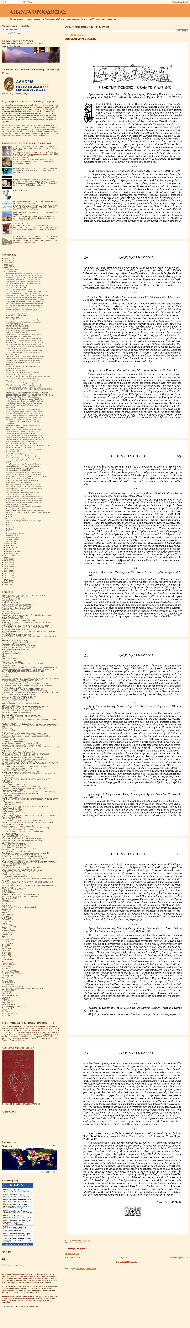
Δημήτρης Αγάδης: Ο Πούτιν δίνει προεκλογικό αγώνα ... (24, 488)
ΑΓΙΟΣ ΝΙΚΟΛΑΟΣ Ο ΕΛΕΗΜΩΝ (14, 610)
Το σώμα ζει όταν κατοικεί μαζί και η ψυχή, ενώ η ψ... (23, 413)
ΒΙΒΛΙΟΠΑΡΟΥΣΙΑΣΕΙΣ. (80, 38)
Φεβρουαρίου (10, 551)
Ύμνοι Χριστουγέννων (10, 893)
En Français (6, 930)
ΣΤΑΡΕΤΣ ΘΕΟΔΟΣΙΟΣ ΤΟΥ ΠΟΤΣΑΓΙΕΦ (17, 848)
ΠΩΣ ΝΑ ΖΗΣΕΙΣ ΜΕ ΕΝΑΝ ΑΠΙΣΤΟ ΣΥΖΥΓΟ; (19, 830)
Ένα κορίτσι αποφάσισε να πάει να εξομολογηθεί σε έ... (24, 283)
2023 (6, 265)
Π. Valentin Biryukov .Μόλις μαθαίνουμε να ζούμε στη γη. (23, 788)
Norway (5, 968)
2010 (6, 580)
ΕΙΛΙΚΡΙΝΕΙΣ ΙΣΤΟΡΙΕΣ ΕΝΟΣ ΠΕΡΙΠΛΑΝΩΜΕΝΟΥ (21, 671)
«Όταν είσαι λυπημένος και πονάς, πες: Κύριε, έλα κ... (24, 419)
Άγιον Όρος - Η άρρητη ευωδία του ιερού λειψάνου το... (24, 275)
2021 (6, 556)
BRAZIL (5, 912)
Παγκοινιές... (10, 364)
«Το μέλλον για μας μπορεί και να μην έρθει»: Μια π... (23, 360)
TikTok (4, 999)
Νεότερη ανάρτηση (72, 1257)
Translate (20, 33)
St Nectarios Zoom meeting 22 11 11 (18, 470)
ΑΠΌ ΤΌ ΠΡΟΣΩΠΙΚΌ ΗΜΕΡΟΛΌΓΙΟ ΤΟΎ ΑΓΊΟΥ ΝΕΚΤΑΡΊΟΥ (28, 377)
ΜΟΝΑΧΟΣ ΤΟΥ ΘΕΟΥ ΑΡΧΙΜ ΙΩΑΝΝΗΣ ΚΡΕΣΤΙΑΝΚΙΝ (23, 759)
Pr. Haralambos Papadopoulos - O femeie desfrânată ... (24, 387)
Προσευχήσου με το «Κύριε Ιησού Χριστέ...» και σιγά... (24, 429)
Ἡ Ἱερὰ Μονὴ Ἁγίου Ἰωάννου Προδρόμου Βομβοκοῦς (23, 456)
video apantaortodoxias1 (11, 1006)
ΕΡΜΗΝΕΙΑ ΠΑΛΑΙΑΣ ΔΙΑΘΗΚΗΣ (14, 682)
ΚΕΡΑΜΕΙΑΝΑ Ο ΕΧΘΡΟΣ (11, 732)
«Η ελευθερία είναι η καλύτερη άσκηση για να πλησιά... (24, 322)
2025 (6, 260)
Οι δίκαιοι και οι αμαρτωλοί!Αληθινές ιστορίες (18, 772)
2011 (6, 578)
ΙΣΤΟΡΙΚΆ (5, 718)
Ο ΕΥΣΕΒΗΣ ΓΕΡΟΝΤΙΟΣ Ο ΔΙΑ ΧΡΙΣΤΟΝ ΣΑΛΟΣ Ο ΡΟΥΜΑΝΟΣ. (26, 766)
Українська (6, 1012)
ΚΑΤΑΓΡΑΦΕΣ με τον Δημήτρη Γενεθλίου (19, 454)
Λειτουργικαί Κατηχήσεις (11, 739)
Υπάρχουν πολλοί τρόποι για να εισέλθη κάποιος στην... (24, 435)
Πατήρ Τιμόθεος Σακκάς (11, 810)
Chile (4, 916)
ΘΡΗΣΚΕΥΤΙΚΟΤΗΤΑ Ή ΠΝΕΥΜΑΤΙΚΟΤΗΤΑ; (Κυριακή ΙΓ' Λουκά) (28, 295)
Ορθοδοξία (6, 783)
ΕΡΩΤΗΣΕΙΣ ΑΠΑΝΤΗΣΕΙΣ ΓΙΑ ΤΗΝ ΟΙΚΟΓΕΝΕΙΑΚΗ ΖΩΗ (23, 684)
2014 (6, 571)
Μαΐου (8, 545)
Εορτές (4, 675)
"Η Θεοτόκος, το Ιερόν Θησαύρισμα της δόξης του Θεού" (24, 401)
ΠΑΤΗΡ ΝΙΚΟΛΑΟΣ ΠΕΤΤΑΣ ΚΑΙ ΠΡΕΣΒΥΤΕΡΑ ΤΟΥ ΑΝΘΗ (24, 806)
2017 (6, 564)
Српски (5, 1010)
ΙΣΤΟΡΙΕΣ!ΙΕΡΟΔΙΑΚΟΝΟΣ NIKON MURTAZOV (19, 716)
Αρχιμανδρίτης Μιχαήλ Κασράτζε (14, 644)
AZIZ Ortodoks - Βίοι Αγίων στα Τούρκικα (17, 907)
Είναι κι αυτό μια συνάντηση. (15, 533)
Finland (5, 938)
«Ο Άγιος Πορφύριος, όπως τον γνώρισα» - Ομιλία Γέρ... (24, 399)
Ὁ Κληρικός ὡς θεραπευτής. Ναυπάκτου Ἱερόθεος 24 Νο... (25, 356)
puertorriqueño (7, 983)
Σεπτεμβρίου (10, 537)
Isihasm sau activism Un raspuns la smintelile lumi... (23, 480)
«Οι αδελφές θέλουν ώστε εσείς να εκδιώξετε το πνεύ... (24, 358)
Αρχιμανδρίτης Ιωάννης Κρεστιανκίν (15, 642)
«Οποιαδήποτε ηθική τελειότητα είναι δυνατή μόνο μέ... (24, 521)
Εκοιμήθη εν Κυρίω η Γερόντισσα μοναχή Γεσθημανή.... (24, 334)
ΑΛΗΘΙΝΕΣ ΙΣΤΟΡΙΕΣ (10, 613)
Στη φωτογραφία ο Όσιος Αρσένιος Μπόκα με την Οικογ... (25, 415)
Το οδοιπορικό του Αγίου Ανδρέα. (17, 314)
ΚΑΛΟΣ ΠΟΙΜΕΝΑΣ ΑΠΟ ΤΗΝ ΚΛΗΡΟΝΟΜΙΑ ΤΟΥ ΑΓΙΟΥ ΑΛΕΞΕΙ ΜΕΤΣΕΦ (30, 720)
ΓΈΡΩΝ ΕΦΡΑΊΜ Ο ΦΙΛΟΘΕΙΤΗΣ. (17, 316)
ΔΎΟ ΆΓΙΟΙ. (9, 462)
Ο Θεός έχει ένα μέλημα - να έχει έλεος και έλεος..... (23, 405)
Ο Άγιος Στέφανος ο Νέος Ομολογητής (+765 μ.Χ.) (22, 381)
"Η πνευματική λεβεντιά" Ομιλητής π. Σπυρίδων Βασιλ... (24, 350)
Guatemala (6, 939)
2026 (6, 258)
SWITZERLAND (8, 995)
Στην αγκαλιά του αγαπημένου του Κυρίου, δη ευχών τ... (24, 496)
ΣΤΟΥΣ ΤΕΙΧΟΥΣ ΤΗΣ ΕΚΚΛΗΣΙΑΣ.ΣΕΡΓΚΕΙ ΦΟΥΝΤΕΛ (23, 857)
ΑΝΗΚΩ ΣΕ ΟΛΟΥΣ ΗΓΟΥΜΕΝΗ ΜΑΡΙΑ (17, 620)
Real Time (16, 1244)
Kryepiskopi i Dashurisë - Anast (13, 1217)
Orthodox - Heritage (9, 970)
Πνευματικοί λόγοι (8, 817)
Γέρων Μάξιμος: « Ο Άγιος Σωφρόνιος (18, 482)
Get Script (9, 1244)
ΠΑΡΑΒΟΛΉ (10, 525)
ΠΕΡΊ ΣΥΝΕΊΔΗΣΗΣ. (13, 318)
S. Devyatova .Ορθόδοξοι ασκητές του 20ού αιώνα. (21, 988)
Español (5, 934)
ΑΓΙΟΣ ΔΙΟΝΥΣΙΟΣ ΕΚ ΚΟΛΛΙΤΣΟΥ (15, 606)
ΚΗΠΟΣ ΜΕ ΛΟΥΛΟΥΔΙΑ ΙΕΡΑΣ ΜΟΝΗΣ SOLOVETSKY (22, 734)
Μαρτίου (9, 549)
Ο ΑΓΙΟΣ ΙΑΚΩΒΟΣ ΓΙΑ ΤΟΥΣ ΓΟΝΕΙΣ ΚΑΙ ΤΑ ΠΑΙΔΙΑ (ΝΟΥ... (26, 476)
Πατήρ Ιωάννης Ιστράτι (10, 802)
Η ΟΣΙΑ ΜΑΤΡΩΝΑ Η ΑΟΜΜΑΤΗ (17, 371)
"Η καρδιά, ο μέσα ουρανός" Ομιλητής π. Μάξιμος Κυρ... (24, 464)
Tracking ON (25, 1244)
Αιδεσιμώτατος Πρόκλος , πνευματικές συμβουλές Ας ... (24, 425)
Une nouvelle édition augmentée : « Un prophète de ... (24, 472)
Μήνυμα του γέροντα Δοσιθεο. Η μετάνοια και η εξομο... (24, 502)
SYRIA (4, 997)
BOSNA (5, 911)
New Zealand (7, 965)
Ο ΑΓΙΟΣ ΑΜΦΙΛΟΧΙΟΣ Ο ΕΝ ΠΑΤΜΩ (18, 448)
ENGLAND (6, 932)
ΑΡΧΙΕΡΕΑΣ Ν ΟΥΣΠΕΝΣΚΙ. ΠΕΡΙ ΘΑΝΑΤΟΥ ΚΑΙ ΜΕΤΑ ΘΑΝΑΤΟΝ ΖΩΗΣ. (29, 637)
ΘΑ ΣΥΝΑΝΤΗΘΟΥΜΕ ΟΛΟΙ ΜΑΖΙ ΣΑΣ (16, 698)
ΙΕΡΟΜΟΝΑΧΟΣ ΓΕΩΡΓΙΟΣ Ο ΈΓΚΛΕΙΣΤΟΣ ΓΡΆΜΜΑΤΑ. (23, 707)
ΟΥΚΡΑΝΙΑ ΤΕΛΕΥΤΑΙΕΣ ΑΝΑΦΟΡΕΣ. (19, 336)
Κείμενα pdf (78, 1242)
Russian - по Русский (10, 986)
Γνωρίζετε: (5, 665)
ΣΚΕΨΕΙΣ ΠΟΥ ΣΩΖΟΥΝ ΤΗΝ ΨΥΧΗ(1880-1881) (20, 840)
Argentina (5, 902)
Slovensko (6, 992)
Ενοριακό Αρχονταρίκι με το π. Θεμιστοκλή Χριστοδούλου (25, 302)
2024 (6, 263)
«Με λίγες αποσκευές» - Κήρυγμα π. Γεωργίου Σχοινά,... (25, 344)
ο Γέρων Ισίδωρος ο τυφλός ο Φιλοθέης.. (19, 494)
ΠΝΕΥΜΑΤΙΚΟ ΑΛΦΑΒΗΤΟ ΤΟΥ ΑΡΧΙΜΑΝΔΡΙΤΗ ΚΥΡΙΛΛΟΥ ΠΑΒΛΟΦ (28, 815)
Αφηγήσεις (6, 651)
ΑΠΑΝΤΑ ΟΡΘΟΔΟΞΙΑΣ (37, 12)
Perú (3, 977)
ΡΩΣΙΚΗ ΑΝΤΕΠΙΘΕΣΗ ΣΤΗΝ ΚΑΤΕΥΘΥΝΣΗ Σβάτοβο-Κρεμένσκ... (28, 513)
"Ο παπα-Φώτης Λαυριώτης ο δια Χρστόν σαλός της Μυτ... (25, 458)
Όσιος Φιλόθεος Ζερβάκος (11, 784)
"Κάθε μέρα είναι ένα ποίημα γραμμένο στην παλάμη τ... (24, 338)
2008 (6, 584)
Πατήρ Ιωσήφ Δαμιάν (9, 804)
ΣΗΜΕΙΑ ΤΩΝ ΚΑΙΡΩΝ (10, 835)
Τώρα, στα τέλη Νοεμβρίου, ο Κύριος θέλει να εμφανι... (24, 281)
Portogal (5, 981)
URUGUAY (6, 1001)
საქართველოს (7, 1013)
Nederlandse (7, 963)
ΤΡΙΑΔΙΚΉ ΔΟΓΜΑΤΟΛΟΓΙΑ (12, 889)
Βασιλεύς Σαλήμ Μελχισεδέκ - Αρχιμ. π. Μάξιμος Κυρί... (24, 403)
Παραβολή (9, 529)
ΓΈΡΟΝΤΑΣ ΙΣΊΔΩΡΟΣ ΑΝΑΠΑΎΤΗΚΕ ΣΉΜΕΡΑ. (22, 421)
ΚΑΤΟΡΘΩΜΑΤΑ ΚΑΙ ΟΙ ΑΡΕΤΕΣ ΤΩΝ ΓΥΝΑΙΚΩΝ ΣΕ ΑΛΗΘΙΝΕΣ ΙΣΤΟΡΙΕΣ (29, 725)
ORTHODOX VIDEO (9, 974)
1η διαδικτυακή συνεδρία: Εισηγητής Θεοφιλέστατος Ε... (24, 366)
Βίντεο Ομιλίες (7, 658)
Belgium (5, 909)
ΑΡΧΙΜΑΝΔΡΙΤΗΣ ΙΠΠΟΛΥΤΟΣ (13, 640)
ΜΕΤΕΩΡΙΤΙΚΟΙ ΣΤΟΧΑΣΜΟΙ (12, 748)
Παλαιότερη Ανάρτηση (179, 1257)
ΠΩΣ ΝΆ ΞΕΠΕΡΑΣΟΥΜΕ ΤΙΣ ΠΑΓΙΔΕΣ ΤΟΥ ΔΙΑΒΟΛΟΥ (23, 831)
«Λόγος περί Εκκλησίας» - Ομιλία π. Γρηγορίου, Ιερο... (24, 293)
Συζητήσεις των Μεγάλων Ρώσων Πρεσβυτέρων (19, 860)
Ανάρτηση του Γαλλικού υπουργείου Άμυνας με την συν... (25, 437)
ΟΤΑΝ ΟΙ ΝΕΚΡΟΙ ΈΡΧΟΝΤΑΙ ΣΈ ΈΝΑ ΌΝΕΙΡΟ (19, 786)
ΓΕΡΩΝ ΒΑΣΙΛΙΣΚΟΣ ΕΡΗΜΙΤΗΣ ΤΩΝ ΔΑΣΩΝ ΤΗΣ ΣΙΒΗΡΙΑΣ (25, 664)
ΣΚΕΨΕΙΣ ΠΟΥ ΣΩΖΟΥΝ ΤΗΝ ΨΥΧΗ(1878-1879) (20, 839)
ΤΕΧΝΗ (5, 873)
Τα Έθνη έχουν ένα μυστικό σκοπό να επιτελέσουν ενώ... (25, 411)
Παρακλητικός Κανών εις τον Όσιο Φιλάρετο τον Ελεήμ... (25, 273)
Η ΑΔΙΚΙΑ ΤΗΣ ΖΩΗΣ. (21, 190)
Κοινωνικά (5, 738)
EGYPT (4, 929)
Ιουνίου (8, 543)
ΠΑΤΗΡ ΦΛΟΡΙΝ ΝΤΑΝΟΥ (12, 811)
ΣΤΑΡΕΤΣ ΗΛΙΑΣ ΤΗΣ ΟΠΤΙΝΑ (13, 846)
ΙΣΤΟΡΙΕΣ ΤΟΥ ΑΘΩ (9, 714)
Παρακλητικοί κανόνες (10, 790)
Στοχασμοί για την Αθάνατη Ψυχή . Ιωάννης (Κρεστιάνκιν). (23, 858)
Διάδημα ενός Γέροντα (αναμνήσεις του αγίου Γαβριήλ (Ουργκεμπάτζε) (28, 667)
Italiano (4, 952)
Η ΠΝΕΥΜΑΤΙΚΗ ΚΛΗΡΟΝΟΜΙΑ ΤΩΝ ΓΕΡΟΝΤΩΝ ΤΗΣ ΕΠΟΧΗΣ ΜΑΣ (28, 693)
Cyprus (4, 921)
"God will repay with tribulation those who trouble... (22, 433)
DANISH (5, 925)
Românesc (6, 985)
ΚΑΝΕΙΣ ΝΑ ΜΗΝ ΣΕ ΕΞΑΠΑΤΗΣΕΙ (15, 723)
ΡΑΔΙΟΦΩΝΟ (7, 833)
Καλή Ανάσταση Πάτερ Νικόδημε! (17, 328)
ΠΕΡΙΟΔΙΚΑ (6, 813)
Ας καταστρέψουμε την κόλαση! (13, 649)
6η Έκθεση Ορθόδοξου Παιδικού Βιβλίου (19, 375)
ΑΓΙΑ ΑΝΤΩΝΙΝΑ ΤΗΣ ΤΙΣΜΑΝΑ (13, 597)
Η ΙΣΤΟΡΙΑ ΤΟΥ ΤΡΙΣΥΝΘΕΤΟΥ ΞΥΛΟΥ (16, 223)
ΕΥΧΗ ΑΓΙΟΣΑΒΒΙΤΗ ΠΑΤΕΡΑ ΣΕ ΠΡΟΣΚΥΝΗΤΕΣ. (32, 225)
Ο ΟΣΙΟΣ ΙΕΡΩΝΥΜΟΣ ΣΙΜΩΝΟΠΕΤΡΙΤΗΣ (21, 289)
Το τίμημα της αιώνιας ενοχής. (15, 527)
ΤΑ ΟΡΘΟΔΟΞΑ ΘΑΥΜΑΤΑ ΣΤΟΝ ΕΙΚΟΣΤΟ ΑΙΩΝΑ (20, 871)
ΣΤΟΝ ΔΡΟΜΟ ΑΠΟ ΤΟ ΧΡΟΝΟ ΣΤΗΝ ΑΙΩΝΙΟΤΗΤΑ (21, 855)
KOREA (5, 957)
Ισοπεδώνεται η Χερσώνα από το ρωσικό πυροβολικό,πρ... (25, 510)
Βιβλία (72, 1242)
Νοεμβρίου (9, 271)
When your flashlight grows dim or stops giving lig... (23, 320)
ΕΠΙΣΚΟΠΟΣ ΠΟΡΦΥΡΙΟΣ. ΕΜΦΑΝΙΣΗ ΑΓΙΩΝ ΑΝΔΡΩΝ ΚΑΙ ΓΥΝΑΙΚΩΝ (29, 678)
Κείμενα (5, 729)
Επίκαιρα (5, 676)
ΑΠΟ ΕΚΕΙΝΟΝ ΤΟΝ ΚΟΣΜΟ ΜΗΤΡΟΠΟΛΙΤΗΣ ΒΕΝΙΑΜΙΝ (24, 626)
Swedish (5, 994)
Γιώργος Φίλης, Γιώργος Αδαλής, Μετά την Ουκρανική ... (24, 500)
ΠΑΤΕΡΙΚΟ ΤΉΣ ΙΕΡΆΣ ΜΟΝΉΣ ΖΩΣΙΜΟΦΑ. (18, 793)
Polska (4, 979)
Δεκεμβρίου (10, 269)
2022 (6, 267)
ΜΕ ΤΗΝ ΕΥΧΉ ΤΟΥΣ (13, 452)
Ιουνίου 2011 (20, 1212)
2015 (6, 569)
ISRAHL (5, 950)
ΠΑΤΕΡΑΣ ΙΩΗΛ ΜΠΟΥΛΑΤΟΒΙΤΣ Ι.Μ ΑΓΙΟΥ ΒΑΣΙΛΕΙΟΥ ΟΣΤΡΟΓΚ (26, 792)
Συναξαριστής (7, 866)
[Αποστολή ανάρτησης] (89, 1241)
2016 (6, 566)
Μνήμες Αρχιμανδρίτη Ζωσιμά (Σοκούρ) (16, 752)
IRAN (4, 947)
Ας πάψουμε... (10, 423)
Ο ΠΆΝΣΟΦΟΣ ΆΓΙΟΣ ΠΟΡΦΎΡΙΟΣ (15, 770)
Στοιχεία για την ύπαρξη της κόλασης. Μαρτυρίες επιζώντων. (24, 853)
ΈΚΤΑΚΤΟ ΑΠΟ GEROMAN (15, 508)
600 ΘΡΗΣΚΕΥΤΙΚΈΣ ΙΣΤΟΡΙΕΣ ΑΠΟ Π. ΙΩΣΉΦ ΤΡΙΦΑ (22, 595)
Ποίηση (4, 819)
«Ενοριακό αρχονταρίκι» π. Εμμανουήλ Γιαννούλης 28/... (25, 308)
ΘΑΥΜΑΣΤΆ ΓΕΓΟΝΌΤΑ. (14, 324)
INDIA (4, 945)
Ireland (4, 948)
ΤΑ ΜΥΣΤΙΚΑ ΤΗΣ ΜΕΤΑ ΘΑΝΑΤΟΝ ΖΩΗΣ (17, 869)
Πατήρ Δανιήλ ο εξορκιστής (12, 797)
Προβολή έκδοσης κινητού (126, 1262)
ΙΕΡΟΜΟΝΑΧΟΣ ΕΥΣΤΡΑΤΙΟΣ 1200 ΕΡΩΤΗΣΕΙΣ (20, 709)
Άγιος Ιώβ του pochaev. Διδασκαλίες (15, 608)
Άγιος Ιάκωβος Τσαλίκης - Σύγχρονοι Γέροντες (21, 383)
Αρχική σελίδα (125, 1257)
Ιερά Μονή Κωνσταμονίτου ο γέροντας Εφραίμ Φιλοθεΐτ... (25, 450)
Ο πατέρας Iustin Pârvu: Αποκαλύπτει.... (19, 504)
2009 (6, 582)
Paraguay (5, 976)
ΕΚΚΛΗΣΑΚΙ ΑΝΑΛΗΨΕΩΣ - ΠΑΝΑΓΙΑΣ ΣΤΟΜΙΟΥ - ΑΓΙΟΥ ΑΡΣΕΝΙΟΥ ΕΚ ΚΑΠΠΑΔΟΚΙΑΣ (35, 202)
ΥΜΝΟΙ (4, 891)
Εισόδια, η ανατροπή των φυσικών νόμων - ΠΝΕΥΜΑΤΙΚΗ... (26, 439)
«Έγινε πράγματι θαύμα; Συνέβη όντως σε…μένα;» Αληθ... (25, 346)
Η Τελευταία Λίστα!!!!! (21, 157)
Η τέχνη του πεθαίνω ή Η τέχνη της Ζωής (17, 696)
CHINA (4, 918)
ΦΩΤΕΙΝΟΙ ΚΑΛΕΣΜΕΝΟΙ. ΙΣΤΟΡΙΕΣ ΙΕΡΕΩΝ (19, 896)
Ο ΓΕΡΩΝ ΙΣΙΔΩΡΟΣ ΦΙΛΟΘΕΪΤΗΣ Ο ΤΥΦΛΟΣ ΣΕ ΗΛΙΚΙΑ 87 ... (27, 393)
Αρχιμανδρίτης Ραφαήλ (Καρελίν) (17, 348)
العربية (4, 1015)
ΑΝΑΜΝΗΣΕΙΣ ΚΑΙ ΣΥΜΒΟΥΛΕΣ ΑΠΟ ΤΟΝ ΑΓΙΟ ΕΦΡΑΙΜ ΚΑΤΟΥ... (29, 446)
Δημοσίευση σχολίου (72, 1254)
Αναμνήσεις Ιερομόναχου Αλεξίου (14, 619)
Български (6, 1008)
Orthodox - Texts (8, 972)
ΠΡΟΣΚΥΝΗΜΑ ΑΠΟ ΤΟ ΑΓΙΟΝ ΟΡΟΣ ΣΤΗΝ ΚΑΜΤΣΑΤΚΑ (23, 828)
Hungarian (6, 943)
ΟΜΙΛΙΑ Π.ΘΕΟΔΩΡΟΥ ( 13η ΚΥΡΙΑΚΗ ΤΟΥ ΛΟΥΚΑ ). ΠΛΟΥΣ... (27, 291)
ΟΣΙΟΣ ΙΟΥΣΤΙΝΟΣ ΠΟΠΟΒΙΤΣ (17, 287)
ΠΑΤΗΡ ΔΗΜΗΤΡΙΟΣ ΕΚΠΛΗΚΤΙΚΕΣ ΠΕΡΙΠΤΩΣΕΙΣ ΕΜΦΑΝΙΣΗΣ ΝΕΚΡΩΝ (30, 799)
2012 (6, 575)
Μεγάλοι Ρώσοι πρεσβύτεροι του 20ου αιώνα (18, 743)
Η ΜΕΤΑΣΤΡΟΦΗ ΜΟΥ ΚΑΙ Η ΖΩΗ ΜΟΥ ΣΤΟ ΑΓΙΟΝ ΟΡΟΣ (24, 691)
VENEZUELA (7, 1004)
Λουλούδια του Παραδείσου (12, 741)
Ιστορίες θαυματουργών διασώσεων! (15, 712)
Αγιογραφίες (6, 601)
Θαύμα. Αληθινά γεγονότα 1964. (14, 700)
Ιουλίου (8, 541)
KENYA (4, 956)
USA (3, 1003)
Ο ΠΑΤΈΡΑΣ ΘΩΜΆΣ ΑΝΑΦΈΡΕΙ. (17, 326)
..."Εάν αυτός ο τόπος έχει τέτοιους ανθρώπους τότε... (23, 279)
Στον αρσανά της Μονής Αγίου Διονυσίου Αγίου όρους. (23, 460)
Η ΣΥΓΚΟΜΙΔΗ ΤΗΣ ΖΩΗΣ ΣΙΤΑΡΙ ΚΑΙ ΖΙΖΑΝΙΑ (19, 694)
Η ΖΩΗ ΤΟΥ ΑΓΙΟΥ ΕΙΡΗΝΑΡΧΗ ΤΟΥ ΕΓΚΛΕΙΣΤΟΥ (21, 689)
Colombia (5, 920)
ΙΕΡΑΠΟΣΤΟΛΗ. (8, 705)
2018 (6, 562)
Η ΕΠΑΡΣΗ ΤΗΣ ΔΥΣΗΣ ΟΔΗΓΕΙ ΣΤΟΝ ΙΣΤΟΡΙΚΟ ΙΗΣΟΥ (25, 342)
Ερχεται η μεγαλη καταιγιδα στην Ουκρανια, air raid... (23, 362)
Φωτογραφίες (7, 898)
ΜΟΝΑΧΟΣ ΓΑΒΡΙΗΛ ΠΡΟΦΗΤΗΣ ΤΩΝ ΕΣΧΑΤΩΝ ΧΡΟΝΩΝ (24, 754)
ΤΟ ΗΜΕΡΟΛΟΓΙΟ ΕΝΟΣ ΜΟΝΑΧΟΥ (15, 876)
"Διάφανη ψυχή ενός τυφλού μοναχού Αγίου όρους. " (23, 492)
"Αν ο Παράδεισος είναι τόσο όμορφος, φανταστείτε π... (24, 340)
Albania (5, 900)
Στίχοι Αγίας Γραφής (9, 849)
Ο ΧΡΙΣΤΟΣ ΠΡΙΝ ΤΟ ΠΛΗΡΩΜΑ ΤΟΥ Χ (15, 1223)
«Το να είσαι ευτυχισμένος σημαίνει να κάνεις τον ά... (23, 431)
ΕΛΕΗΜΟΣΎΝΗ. (11, 407)
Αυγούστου (10, 539)
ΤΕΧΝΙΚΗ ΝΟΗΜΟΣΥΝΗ (11, 875)
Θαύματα (5, 702)
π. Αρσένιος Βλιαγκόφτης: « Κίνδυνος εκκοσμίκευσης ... (24, 474)
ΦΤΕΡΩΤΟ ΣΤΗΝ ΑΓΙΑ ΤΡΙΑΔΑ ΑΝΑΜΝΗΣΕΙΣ (19, 894)
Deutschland (6, 927)
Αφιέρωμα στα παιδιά (10, 653)
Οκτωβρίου (10, 535)
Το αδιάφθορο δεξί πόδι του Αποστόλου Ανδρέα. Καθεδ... (24, 277)
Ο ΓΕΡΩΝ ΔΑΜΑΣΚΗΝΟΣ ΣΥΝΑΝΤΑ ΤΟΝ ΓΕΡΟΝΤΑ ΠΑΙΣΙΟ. (35, 236)
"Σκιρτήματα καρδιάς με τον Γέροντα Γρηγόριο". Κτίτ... (23, 484)
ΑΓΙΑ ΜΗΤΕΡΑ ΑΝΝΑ (9, 599)
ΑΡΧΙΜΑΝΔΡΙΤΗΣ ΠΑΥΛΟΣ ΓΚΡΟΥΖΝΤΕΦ (18, 646)
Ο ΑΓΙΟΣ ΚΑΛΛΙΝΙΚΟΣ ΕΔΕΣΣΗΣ (17, 285)
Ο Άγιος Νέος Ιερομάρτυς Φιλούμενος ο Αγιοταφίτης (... (24, 385)
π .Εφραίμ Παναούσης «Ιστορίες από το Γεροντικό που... (24, 306)
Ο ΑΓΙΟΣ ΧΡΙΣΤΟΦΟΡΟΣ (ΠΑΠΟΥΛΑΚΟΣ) (17, 761)
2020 (6, 558)
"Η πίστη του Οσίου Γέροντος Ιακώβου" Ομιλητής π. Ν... (24, 441)
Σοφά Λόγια (6, 842)
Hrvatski (5, 941)
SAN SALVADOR (8, 990)
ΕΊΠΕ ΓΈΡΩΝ (7, 673)
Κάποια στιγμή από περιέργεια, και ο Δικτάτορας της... (23, 409)
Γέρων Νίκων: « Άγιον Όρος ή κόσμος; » (19, 478)
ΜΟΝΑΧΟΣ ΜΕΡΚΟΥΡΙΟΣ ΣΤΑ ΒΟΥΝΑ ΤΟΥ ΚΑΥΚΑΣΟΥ (23, 757)
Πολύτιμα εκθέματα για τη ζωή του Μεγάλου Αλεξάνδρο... (25, 498)
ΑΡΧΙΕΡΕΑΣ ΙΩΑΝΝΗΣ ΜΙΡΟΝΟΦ (14, 635)
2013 (6, 573)
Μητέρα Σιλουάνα (8, 750)
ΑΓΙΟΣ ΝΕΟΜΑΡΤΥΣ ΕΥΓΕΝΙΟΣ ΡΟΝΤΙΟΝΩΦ (22, 373)
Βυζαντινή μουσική (9, 660)
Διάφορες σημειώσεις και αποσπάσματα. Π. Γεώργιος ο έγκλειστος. (26, 669)
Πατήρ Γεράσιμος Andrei (11, 795)
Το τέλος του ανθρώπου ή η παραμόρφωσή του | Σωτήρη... (25, 299)
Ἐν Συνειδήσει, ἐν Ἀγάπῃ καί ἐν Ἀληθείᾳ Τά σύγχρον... (24, 379)
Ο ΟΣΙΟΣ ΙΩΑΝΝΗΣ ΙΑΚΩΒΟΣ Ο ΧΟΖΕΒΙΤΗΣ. (22, 444)
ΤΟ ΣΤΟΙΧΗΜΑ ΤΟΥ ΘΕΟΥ (15, 490)
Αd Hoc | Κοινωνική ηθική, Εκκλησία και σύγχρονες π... (24, 352)
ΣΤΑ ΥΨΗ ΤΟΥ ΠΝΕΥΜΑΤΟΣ (12, 844)
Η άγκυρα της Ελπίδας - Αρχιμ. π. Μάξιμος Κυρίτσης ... (24, 397)
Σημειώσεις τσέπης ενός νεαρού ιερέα (15, 837)
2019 (6, 560)
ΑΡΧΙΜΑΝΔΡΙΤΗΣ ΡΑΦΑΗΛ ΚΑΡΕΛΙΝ (16, 647)
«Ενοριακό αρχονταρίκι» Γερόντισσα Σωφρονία (21, 310)
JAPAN (4, 954)
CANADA (5, 914)
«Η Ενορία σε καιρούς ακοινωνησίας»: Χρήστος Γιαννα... (24, 312)
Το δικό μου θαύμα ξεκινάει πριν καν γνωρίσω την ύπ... (24, 330)
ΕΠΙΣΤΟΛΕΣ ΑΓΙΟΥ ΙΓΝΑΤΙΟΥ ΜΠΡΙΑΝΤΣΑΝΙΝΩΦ (21, 680)
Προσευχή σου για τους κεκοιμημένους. (16, 826)
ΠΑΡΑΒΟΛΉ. (10, 515)
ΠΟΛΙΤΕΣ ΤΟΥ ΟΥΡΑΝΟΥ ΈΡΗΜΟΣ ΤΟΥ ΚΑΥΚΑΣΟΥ (22, 821)
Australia (5, 903)
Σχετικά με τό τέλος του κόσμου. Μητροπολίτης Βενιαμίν (22, 867)
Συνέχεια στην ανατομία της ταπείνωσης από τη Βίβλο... (24, 297)
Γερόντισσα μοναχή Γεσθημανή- (16, 332)
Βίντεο (4, 656)
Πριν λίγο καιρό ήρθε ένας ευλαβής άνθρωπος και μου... (24, 506)
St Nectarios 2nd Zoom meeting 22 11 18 (19, 468)
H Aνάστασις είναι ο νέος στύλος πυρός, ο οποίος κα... (24, 417)
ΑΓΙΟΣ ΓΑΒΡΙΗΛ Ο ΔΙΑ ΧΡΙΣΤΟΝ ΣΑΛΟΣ (17, 604)
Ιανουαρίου (10, 553)
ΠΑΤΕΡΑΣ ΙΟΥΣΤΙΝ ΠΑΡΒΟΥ (15, 427)
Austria (4, 905)
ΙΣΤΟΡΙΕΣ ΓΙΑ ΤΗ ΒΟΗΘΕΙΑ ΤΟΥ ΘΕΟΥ (16, 711)
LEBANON (6, 959)
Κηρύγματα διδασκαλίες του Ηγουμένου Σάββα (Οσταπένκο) (24, 736)
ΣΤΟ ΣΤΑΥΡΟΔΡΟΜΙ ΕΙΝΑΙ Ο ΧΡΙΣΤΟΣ (16, 851)
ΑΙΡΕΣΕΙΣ (5, 611)
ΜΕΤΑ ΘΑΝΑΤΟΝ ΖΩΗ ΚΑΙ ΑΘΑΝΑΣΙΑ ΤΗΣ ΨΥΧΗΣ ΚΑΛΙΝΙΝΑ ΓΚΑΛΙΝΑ (28, 747)
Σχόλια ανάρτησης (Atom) (86, 1269)
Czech (4, 923)
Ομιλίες (4, 777)
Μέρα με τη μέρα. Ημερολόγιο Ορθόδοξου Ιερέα (19, 745)
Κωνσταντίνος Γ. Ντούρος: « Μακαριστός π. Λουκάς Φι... (24, 486)
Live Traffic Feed (17, 1185)
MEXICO (5, 961)
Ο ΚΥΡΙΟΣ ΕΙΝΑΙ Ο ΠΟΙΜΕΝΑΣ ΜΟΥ (15, 768)
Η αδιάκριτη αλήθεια (12, 354)
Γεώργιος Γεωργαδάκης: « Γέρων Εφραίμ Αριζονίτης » (23, 466)
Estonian (5, 936)
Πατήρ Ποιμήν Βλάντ (9, 808)
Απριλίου (9, 547)
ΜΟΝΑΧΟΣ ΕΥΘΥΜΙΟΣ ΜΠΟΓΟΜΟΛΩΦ (17, 756)
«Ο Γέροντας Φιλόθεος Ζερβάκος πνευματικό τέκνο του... (25, 303)
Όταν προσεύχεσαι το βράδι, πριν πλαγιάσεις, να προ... (24, 519)
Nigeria (4, 967)
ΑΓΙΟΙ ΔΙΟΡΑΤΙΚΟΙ (8, 602)
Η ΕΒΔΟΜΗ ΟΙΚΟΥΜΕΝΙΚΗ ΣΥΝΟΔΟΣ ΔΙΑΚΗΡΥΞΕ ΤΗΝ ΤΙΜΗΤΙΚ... (29, 395)
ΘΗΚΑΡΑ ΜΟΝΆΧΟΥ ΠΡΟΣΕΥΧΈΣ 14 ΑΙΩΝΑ (19, 703)
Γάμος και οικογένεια (9, 662)
